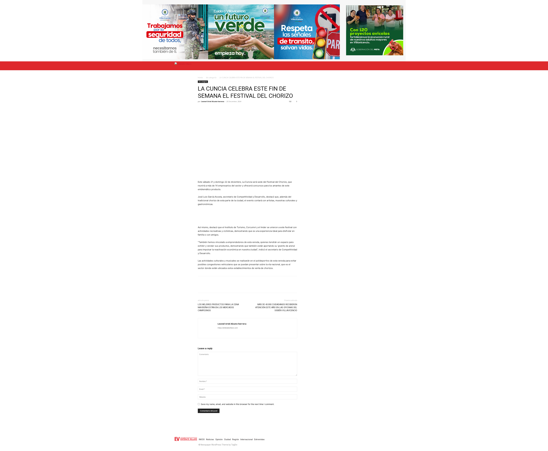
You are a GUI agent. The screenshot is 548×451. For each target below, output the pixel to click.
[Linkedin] (220, 108)
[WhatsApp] (214, 108)
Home (200, 77)
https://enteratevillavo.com (228, 328)
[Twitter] (207, 108)
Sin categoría (211, 77)
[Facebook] (201, 108)
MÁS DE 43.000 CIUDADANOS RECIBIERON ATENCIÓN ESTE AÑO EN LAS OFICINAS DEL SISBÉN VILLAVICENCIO (276, 307)
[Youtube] (371, 439)
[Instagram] (356, 439)
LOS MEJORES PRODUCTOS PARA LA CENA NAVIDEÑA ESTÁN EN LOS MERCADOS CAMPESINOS (218, 307)
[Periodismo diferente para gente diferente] (204, 65)
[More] (234, 108)
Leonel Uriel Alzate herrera (212, 101)
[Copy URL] (227, 108)
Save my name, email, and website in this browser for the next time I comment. (237, 404)
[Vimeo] (366, 439)
